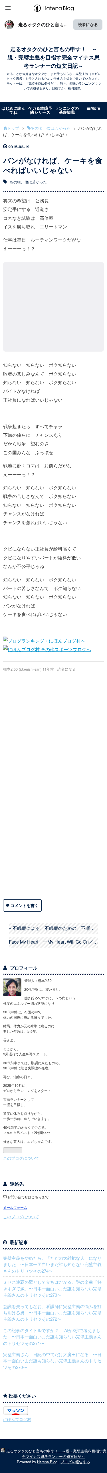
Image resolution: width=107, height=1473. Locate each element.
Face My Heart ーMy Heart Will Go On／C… (53, 942)
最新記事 (19, 1242)
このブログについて (21, 1158)
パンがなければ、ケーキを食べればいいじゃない (52, 165)
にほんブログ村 (17, 1419)
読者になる (88, 24)
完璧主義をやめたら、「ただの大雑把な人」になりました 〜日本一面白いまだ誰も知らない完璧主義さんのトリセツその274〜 (52, 1264)
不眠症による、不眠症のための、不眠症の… (53, 928)
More (95, 108)
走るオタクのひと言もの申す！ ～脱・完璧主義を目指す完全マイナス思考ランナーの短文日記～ (53, 57)
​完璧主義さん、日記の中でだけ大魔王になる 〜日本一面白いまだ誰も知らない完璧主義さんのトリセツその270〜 (52, 1360)
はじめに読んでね (13, 110)
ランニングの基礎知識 (67, 110)
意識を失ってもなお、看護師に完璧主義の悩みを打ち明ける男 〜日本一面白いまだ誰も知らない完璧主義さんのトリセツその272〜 (52, 1312)
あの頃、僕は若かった (28, 182)
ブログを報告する (75, 1461)
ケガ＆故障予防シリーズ (40, 110)
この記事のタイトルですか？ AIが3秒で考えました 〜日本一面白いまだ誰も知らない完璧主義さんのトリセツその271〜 (52, 1336)
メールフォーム (15, 1207)
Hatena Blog (47, 1461)
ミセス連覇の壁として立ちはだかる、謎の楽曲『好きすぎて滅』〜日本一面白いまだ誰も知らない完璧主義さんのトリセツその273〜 (52, 1288)
